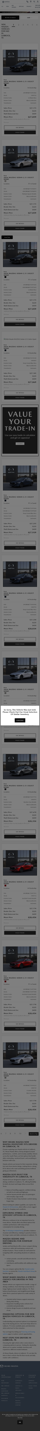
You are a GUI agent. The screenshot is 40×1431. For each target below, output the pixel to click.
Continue (20, 720)
